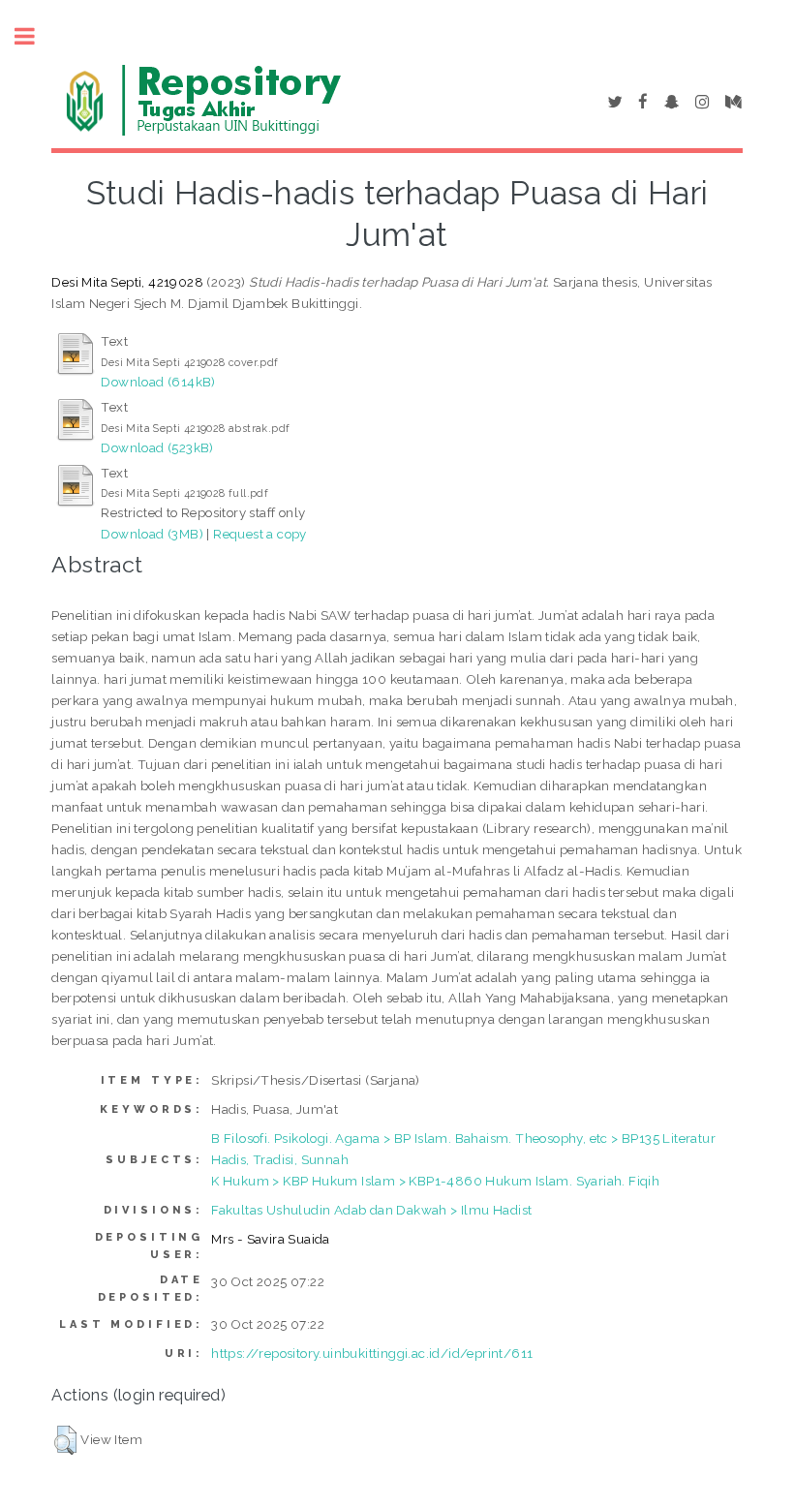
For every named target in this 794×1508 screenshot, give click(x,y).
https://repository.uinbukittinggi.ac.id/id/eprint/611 (372, 1353)
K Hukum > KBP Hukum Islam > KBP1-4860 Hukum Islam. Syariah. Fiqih (435, 1180)
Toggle (35, 36)
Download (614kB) (158, 381)
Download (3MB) (152, 533)
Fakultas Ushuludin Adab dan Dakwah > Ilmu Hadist (371, 1209)
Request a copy (260, 533)
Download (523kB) (157, 447)
